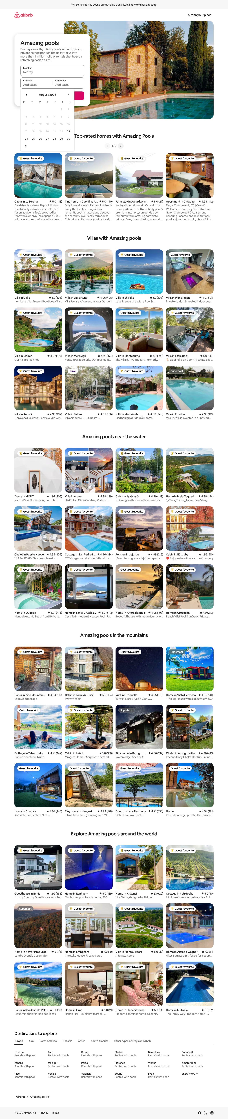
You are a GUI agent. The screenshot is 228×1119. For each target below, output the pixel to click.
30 (68, 138)
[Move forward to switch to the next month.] (68, 95)
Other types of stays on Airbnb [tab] (132, 1041)
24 (26, 138)
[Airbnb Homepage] (23, 15)
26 (40, 138)
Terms (55, 1113)
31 (26, 146)
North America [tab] (48, 1041)
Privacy (44, 1113)
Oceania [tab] (67, 1041)
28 (54, 138)
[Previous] (107, 146)
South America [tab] (100, 1041)
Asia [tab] (31, 1041)
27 (47, 138)
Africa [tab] (81, 1041)
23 (68, 131)
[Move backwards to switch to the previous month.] (27, 95)
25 (33, 138)
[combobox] (52, 72)
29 (61, 138)
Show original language (142, 4)
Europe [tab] (18, 1041)
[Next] (121, 146)
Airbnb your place (199, 15)
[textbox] (36, 84)
